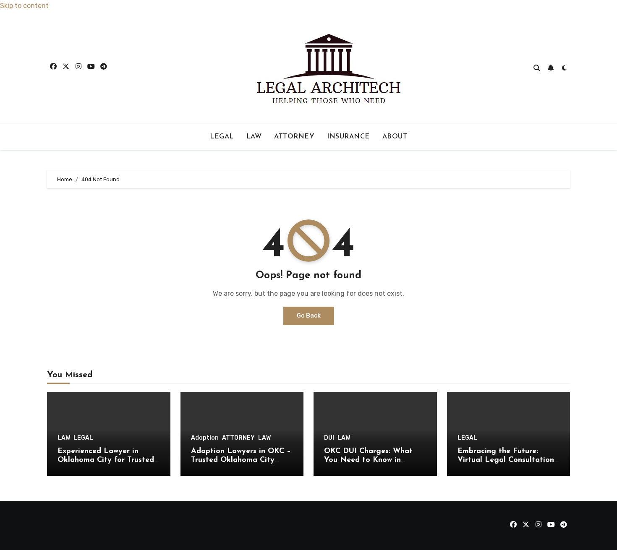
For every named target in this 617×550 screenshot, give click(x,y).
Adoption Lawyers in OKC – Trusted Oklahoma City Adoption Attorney (241, 460)
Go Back (309, 315)
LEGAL (222, 136)
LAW (254, 136)
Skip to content (24, 6)
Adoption (205, 438)
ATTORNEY (294, 136)
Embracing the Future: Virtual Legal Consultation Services (506, 460)
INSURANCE (348, 136)
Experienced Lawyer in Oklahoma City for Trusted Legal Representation (106, 460)
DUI (329, 438)
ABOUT (395, 136)
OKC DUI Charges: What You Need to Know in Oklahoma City (368, 460)
